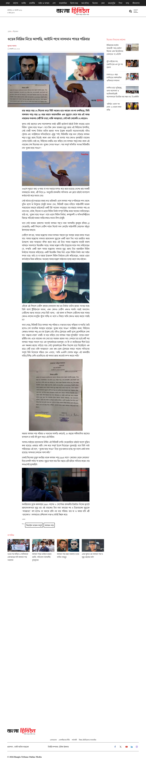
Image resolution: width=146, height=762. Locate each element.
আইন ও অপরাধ (43, 3)
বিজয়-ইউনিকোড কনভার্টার (87, 740)
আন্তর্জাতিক (63, 3)
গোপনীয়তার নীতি (64, 740)
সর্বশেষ (15, 3)
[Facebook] (115, 747)
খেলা (103, 3)
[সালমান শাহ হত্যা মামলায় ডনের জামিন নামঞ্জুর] (68, 551)
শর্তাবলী (74, 740)
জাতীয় (23, 3)
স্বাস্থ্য (127, 3)
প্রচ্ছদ (8, 3)
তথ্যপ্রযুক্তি (111, 3)
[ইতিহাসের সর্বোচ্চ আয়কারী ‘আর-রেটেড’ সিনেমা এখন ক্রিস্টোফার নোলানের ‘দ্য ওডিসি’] (123, 51)
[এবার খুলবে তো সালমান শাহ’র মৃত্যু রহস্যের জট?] (93, 551)
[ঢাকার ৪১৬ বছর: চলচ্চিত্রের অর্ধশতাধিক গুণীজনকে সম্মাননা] (123, 79)
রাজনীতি (32, 3)
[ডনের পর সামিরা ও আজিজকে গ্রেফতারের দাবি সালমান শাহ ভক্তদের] (18, 551)
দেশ (54, 3)
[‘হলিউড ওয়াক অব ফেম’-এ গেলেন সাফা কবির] (123, 107)
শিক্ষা (120, 3)
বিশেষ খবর (74, 3)
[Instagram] (137, 747)
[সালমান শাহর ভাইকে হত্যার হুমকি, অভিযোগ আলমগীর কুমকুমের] (43, 551)
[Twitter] (120, 747)
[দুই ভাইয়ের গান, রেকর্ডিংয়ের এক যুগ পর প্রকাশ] (123, 65)
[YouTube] (126, 747)
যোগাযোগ (53, 740)
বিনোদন (95, 3)
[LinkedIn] (132, 747)
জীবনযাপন (135, 3)
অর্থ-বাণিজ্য (85, 3)
